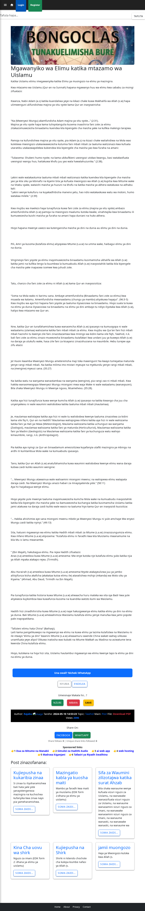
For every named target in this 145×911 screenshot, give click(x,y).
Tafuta (138, 16)
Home (57, 906)
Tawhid (89, 714)
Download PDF (122, 714)
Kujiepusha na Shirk (70, 849)
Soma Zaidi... (24, 809)
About (66, 906)
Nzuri (57, 702)
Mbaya (73, 702)
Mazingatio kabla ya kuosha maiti (72, 778)
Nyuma (64, 683)
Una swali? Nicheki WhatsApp (72, 673)
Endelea (79, 683)
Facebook (63, 735)
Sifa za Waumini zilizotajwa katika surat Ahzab (115, 778)
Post (104, 714)
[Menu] (5, 5)
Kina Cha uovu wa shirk (27, 849)
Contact (87, 906)
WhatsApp (81, 735)
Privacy (76, 906)
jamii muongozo (114, 847)
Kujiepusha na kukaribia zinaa (28, 775)
